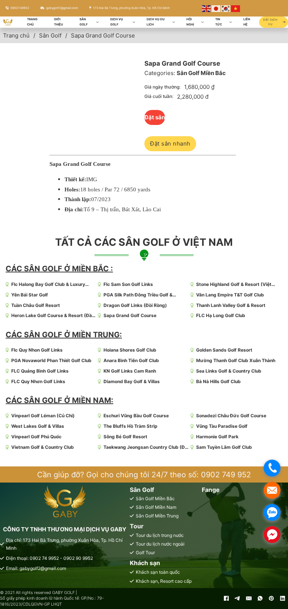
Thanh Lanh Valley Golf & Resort (231, 305)
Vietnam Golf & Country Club (42, 447)
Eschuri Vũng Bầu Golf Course (136, 415)
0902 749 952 (226, 474)
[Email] (248, 598)
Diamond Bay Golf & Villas (132, 381)
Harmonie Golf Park (217, 436)
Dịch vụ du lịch (156, 21)
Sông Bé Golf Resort (125, 436)
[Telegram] (237, 598)
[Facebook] (226, 598)
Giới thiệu (58, 21)
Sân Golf (84, 21)
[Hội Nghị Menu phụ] (202, 22)
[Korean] (226, 8)
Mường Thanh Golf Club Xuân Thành (235, 360)
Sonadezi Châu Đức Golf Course (231, 415)
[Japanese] (216, 8)
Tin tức (218, 21)
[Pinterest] (271, 598)
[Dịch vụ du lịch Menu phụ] (173, 22)
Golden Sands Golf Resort (224, 350)
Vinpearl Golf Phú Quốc (36, 436)
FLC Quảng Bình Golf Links (40, 371)
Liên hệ (246, 21)
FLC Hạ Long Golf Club (220, 315)
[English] (207, 8)
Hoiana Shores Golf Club (130, 350)
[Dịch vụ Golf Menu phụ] (133, 22)
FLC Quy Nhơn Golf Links (38, 381)
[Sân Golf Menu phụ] (97, 22)
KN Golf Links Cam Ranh (130, 371)
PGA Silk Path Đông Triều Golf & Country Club (138, 295)
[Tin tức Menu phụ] (230, 22)
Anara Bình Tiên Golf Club (131, 360)
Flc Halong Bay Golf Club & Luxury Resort (48, 284)
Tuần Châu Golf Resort (35, 305)
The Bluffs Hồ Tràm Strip (131, 426)
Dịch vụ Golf (116, 21)
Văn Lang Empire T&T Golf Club (230, 295)
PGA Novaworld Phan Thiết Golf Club (51, 360)
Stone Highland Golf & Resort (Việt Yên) (234, 284)
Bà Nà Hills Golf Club (218, 381)
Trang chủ (32, 21)
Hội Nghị (190, 21)
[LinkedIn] (282, 598)
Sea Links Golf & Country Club (228, 371)
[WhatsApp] (260, 598)
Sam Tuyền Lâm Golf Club (224, 447)
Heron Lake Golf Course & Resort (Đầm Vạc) (53, 316)
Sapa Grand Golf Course (130, 315)
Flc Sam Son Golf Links (128, 284)
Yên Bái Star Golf (29, 295)
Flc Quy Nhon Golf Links (37, 350)
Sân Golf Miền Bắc (201, 73)
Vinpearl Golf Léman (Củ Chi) (43, 415)
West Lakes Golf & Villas (37, 426)
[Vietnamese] (236, 8)
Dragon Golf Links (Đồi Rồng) (135, 305)
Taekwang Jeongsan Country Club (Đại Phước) (146, 447)
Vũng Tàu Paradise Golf (222, 426)
